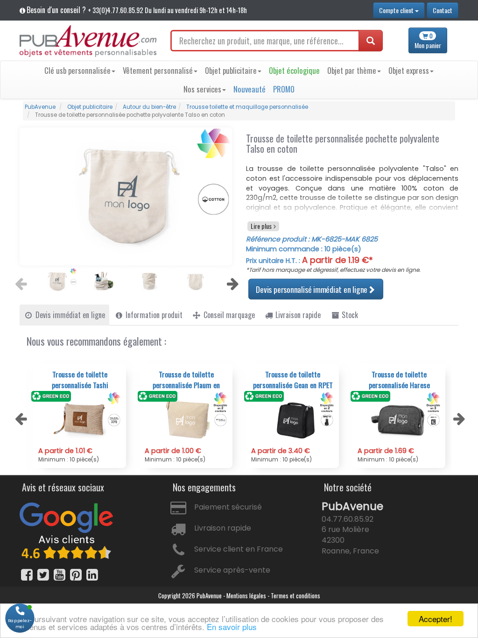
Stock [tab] (349, 314)
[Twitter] (43, 574)
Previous (19, 281)
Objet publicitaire (231, 70)
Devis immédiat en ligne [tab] (69, 314)
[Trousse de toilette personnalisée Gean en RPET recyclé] (292, 419)
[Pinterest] (76, 574)
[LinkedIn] (92, 574)
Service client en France (238, 549)
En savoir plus (232, 626)
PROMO (284, 89)
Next (231, 281)
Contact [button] (442, 10)
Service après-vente (232, 570)
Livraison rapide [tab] (297, 314)
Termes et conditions (295, 595)
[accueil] (88, 41)
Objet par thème (351, 70)
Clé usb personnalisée (77, 70)
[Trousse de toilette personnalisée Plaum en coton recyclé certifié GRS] (186, 419)
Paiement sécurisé (228, 507)
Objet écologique (294, 70)
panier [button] (428, 41)
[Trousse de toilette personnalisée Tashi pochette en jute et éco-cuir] (79, 419)
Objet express (408, 70)
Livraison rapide (222, 528)
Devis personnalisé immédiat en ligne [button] (311, 289)
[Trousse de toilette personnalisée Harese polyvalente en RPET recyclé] (399, 419)
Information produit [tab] (153, 314)
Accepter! (435, 618)
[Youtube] (59, 574)
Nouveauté (249, 89)
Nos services (202, 89)
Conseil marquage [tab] (228, 314)
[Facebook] (27, 574)
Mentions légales (246, 595)
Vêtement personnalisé (158, 70)
